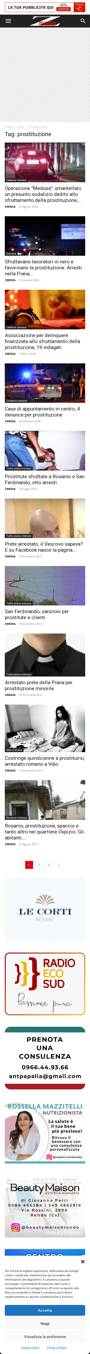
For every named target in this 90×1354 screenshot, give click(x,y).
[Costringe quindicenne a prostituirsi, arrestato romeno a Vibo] (45, 728)
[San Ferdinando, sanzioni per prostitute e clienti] (45, 585)
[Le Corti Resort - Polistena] (45, 909)
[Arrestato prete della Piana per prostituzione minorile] (45, 655)
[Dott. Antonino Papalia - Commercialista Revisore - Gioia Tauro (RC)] (45, 1058)
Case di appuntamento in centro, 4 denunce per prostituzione (42, 412)
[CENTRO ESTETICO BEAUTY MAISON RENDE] (45, 1206)
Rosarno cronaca (16, 817)
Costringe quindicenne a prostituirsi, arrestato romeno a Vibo (45, 761)
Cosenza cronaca (16, 400)
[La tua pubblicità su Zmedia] (45, 7)
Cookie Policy (30, 1347)
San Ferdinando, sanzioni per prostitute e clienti (37, 614)
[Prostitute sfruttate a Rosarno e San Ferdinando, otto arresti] (45, 450)
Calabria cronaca (16, 180)
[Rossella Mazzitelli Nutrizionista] (45, 1132)
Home (9, 127)
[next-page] (59, 865)
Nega (45, 1323)
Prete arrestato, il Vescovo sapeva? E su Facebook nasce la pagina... (44, 547)
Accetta (45, 1310)
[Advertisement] (45, 75)
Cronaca (11, 253)
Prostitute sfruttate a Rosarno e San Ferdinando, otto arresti (44, 479)
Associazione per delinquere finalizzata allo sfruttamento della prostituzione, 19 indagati (42, 341)
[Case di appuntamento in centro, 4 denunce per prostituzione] (45, 383)
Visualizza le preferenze (45, 1336)
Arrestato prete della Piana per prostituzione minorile (38, 685)
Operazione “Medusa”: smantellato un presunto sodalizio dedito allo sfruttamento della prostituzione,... (43, 194)
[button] (82, 1261)
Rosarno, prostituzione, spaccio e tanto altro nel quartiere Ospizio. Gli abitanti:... (44, 832)
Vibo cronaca (14, 750)
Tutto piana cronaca (18, 468)
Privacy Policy (57, 1347)
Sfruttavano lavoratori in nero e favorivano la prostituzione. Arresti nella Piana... (43, 268)
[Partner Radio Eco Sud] (45, 984)
